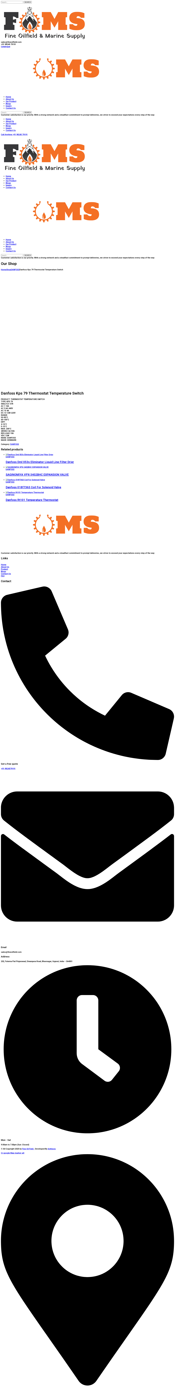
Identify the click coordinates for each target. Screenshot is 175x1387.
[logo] (44, 40)
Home (3, 270)
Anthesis (52, 1149)
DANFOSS (15, 270)
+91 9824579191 (8, 768)
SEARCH (27, 2)
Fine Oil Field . (28, 1149)
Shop (8, 270)
